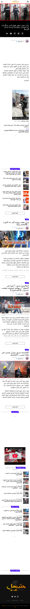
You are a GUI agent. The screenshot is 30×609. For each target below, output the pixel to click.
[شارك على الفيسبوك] (22, 33)
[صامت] (16, 118)
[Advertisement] (15, 53)
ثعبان (19, 121)
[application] (20, 105)
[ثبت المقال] (15, 33)
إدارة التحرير (20, 41)
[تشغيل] (27, 118)
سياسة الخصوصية (15, 600)
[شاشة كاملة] (14, 118)
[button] (20, 105)
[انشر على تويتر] (19, 33)
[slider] (21, 118)
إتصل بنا (21, 600)
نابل (15, 121)
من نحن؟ (8, 600)
